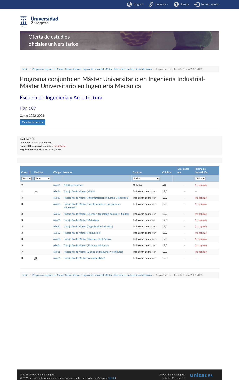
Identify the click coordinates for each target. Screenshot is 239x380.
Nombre (67, 172)
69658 (56, 204)
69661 (56, 226)
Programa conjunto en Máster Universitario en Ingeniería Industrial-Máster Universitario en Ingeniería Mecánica (92, 69)
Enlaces (160, 4)
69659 (56, 214)
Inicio (25, 69)
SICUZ (111, 378)
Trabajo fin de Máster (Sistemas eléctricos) (86, 245)
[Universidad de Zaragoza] (39, 21)
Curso (24, 172)
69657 (56, 198)
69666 (56, 258)
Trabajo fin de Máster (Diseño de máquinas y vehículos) (93, 252)
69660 (56, 220)
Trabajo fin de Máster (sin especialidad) (84, 258)
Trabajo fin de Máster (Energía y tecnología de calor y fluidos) (96, 214)
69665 (56, 252)
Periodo (38, 172)
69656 (56, 191)
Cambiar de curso (32, 122)
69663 (56, 239)
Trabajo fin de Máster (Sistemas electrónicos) (87, 239)
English (137, 4)
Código (57, 172)
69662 (56, 233)
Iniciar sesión (209, 4)
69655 (56, 185)
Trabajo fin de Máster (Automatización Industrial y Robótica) (96, 198)
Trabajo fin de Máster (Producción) (82, 233)
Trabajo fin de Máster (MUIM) (79, 191)
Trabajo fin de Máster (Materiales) (81, 220)
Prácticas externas (73, 185)
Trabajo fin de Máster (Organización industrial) (88, 226)
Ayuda (184, 4)
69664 (56, 245)
